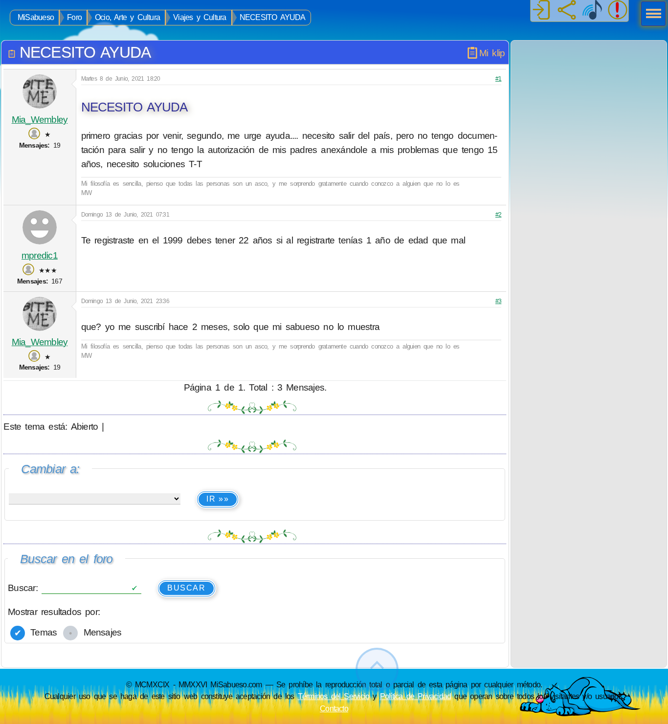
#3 (498, 301)
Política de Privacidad (415, 696)
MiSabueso (36, 17)
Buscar (186, 588)
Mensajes (100, 632)
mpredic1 (40, 255)
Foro (74, 17)
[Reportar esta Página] (617, 11)
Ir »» (217, 499)
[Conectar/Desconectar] (541, 11)
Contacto (334, 708)
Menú (650, 14)
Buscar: (25, 587)
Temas (41, 632)
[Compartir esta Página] (567, 11)
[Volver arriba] (377, 669)
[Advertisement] (589, 102)
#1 (498, 78)
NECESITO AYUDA (273, 17)
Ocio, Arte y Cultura (127, 17)
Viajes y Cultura (199, 17)
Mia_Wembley (40, 119)
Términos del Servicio (334, 696)
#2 (498, 214)
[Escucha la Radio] (592, 11)
